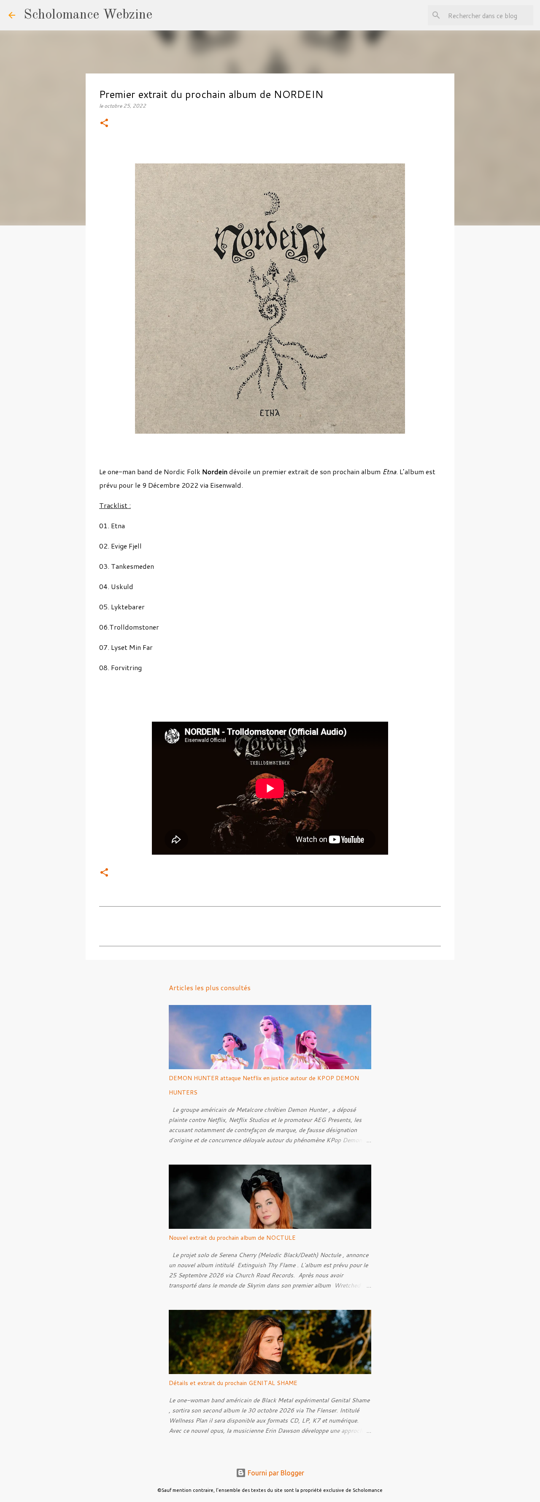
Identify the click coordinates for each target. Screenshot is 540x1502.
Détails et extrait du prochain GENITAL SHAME (233, 1383)
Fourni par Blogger (275, 1473)
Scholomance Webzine (88, 15)
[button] (104, 123)
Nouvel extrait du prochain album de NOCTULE (232, 1237)
